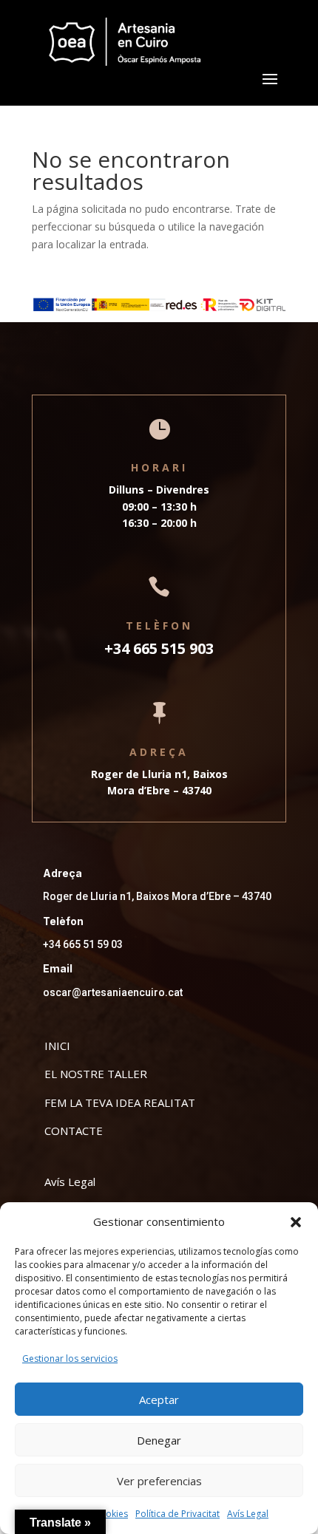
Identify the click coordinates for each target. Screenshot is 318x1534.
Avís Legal (247, 1513)
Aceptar (159, 1399)
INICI (57, 1045)
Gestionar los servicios (70, 1358)
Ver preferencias (159, 1480)
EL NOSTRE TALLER (95, 1073)
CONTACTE (73, 1130)
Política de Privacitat (177, 1513)
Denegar (159, 1440)
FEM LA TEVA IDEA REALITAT (119, 1102)
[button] (295, 1222)
